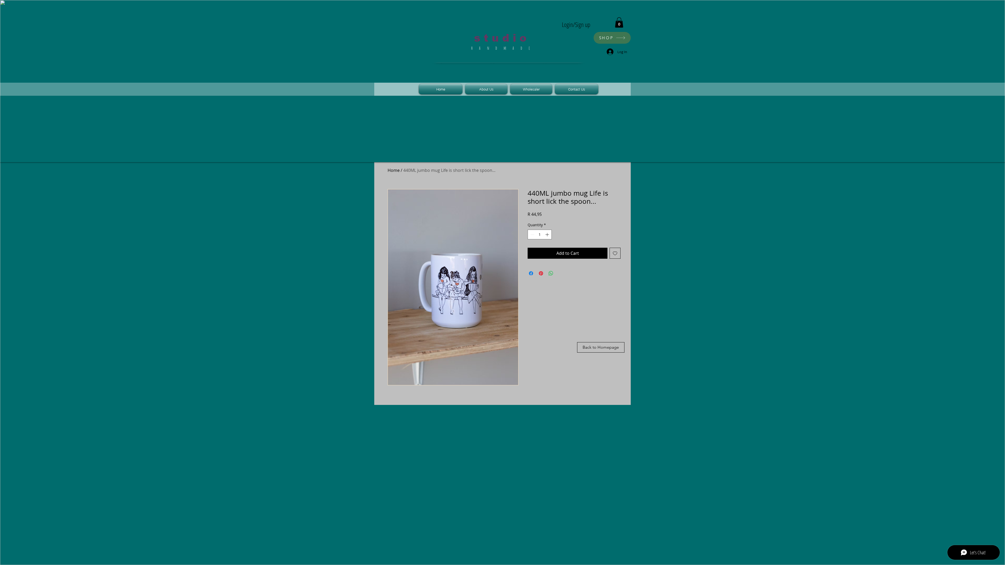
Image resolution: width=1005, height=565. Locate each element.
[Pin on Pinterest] (541, 273)
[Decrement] (531, 234)
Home (394, 170)
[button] (619, 22)
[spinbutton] (539, 234)
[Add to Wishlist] (615, 253)
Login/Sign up (576, 24)
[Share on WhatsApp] (551, 273)
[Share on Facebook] (531, 273)
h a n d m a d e (502, 48)
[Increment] (547, 234)
